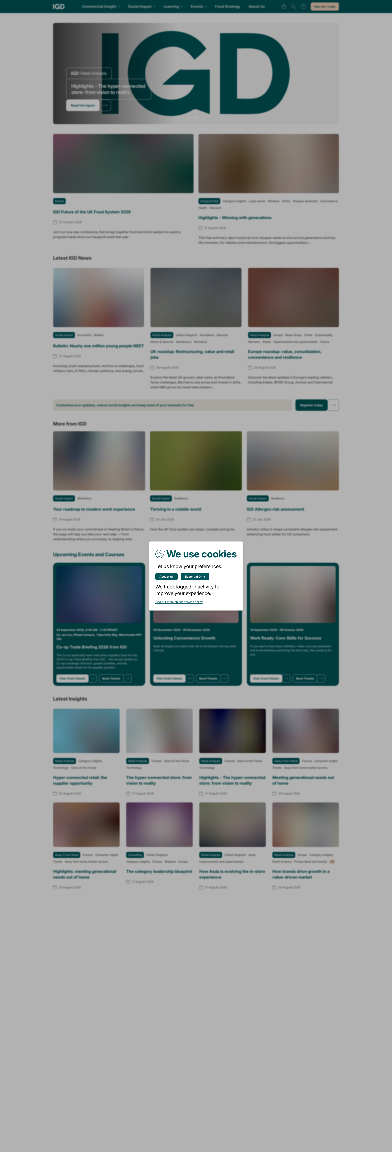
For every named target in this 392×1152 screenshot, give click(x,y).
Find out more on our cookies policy (179, 602)
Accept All (166, 576)
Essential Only (195, 576)
